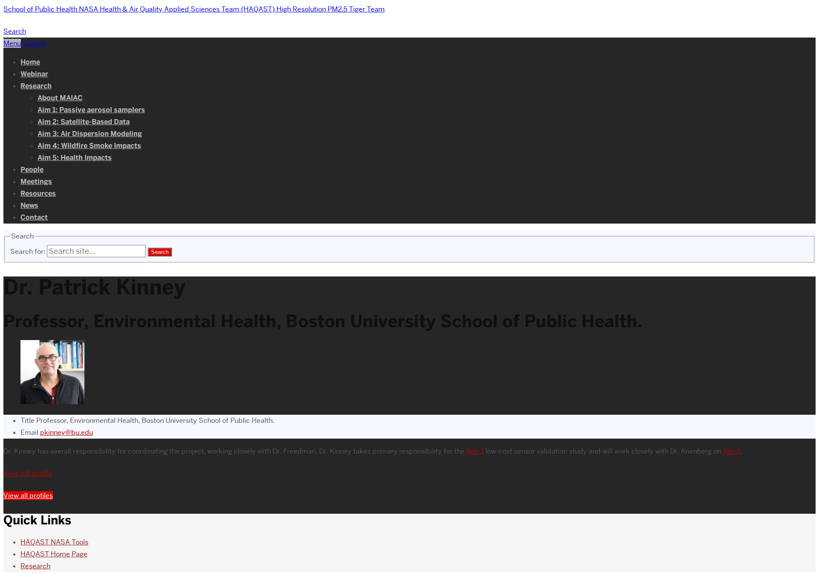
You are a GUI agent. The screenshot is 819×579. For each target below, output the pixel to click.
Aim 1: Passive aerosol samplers (91, 109)
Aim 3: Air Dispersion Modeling (90, 133)
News (29, 205)
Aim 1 (475, 451)
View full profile (27, 473)
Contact (34, 217)
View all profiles (28, 495)
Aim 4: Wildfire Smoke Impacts (89, 145)
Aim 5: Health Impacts (75, 157)
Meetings (36, 181)
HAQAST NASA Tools (54, 542)
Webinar (34, 74)
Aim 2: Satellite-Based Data (84, 121)
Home (30, 62)
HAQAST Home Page (53, 554)
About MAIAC (60, 97)
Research (36, 85)
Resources (38, 193)
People (32, 169)
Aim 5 (732, 451)
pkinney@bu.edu (66, 432)
